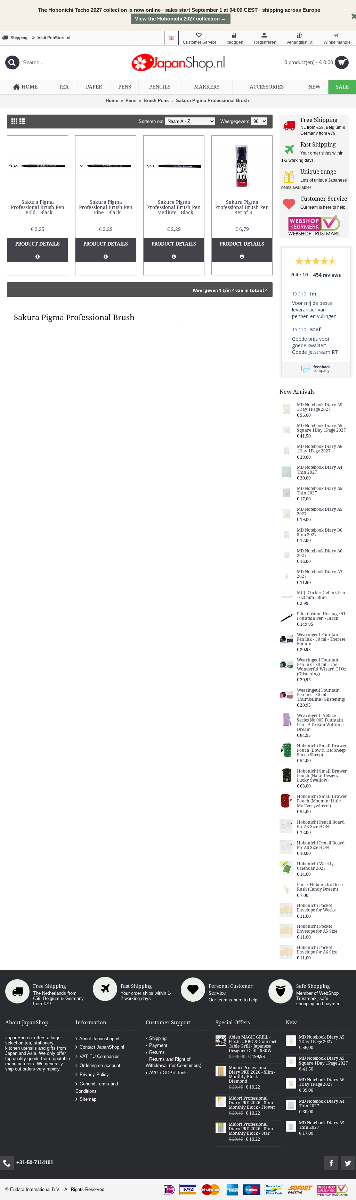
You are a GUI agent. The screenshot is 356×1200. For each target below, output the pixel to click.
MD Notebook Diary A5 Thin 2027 (319, 490)
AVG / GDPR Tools (168, 1072)
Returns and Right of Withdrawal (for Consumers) (173, 1062)
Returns (157, 1052)
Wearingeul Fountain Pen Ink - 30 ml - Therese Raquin (321, 639)
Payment (158, 1045)
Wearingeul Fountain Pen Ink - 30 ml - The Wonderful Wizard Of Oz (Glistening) (321, 667)
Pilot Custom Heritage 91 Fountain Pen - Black (321, 616)
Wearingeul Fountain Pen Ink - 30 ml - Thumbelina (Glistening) (321, 695)
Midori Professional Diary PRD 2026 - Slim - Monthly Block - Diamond (252, 1075)
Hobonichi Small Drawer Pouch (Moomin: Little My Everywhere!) (322, 801)
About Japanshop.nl (99, 1038)
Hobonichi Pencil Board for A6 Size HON (321, 845)
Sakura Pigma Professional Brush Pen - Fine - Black (105, 207)
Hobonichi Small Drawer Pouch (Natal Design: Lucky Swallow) (322, 776)
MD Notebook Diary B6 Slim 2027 (319, 532)
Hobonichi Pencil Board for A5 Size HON (321, 824)
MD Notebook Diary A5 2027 (319, 511)
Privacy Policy (94, 1074)
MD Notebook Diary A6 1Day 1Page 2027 (319, 448)
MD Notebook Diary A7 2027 (319, 574)
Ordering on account (100, 1065)
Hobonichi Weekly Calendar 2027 (315, 866)
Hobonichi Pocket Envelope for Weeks (316, 907)
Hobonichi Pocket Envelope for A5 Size (317, 928)
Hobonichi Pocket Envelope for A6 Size (317, 950)
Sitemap (88, 1099)
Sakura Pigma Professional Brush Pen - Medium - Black (174, 207)
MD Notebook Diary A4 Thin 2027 (319, 469)
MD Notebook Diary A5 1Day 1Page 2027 (319, 407)
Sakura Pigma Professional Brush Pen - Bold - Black (37, 207)
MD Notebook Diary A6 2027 (319, 553)
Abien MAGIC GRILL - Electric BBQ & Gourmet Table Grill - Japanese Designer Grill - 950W (252, 1044)
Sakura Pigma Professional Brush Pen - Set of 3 (242, 207)
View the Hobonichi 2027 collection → (180, 19)
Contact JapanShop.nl (102, 1047)
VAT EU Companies (100, 1056)
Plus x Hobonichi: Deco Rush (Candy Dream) (320, 887)
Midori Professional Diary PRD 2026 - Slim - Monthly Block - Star (252, 1129)
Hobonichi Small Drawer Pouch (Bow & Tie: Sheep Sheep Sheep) (322, 750)
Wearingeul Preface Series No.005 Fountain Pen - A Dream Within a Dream (320, 723)
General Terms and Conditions (96, 1087)
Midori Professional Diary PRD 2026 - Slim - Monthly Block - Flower (252, 1103)
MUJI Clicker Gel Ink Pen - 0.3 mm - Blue (321, 595)
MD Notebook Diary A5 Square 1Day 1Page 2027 (321, 428)
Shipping (158, 1038)
